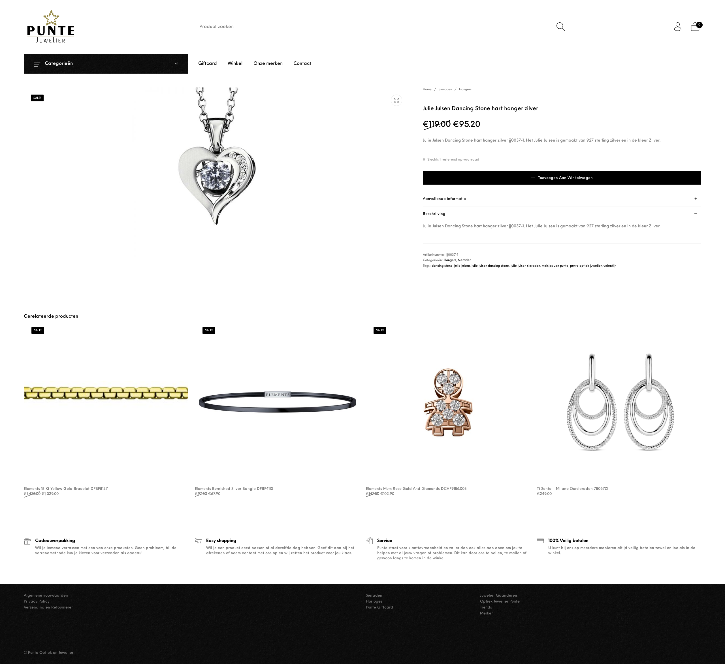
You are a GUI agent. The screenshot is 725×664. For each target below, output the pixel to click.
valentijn (610, 266)
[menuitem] (207, 64)
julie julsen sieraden (525, 266)
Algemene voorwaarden (46, 595)
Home (427, 89)
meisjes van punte (555, 266)
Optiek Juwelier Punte (500, 601)
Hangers (465, 89)
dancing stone (442, 266)
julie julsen (462, 266)
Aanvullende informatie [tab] (444, 199)
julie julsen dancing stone (490, 266)
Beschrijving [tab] (434, 214)
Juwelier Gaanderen (498, 595)
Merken (487, 613)
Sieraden (445, 89)
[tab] (562, 198)
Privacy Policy (37, 601)
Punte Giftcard (379, 607)
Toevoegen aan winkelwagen (565, 178)
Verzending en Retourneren (49, 607)
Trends (486, 607)
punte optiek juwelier (586, 266)
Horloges (374, 601)
